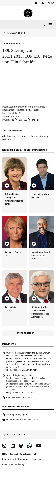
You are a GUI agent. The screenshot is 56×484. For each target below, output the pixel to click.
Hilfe (4, 454)
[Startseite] (28, 13)
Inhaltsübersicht (28, 454)
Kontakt (13, 454)
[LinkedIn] (13, 445)
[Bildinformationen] (23, 186)
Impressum (37, 459)
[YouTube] (38, 445)
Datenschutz (24, 459)
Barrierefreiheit (9, 459)
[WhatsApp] (29, 445)
